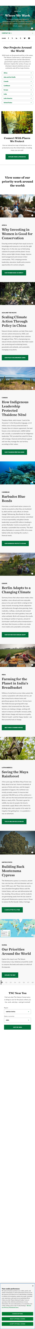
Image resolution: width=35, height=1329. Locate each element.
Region (6, 1007)
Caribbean (7, 85)
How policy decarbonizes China (15, 357)
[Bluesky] (24, 38)
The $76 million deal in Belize (14, 821)
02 (6, 982)
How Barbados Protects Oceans (15, 543)
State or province (9, 1016)
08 (32, 982)
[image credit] (32, 215)
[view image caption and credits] (32, 28)
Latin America (8, 98)
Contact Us (6, 33)
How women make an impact (14, 272)
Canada (6, 81)
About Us (17, 11)
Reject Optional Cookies (17, 1319)
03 (10, 982)
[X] (12, 38)
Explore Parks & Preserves (17, 157)
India (5, 94)
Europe (6, 90)
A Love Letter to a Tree (12, 910)
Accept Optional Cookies (17, 1324)
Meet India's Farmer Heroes (14, 727)
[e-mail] (29, 38)
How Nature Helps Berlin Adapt (15, 634)
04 (15, 982)
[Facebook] (8, 38)
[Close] (33, 1286)
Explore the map (10, 975)
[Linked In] (16, 38)
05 (19, 982)
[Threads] (20, 38)
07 (28, 982)
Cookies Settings (17, 1313)
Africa (5, 73)
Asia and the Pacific (10, 77)
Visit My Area (17, 1027)
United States (8, 102)
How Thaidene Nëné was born (14, 452)
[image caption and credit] (29, 130)
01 (2, 982)
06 (24, 982)
